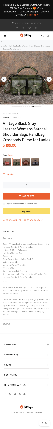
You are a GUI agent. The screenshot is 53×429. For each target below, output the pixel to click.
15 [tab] (39, 106)
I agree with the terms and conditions (21, 203)
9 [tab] (27, 106)
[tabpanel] (26, 77)
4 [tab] (18, 106)
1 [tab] (12, 106)
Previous (4, 79)
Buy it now (26, 211)
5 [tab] (20, 106)
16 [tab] (40, 106)
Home (3, 42)
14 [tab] (37, 106)
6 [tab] (21, 106)
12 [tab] (33, 106)
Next (49, 79)
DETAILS (33, 15)
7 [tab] (23, 106)
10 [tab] (29, 106)
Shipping (10, 174)
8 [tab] (25, 106)
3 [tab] (16, 106)
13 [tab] (35, 106)
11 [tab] (31, 106)
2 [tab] (14, 106)
